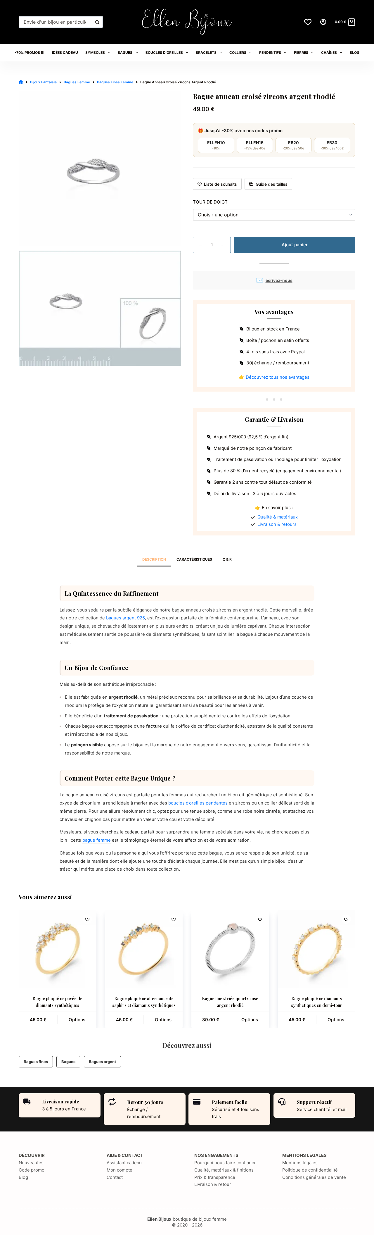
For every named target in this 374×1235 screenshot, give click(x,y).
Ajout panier (295, 244)
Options (77, 1019)
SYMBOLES (95, 52)
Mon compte (119, 1170)
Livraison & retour (212, 1184)
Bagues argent (102, 1061)
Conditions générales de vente (314, 1177)
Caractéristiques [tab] (194, 559)
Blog (23, 1177)
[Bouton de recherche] (97, 22)
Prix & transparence (214, 1177)
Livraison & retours (277, 524)
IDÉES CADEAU (65, 52)
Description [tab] (154, 559)
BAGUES (125, 52)
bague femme (96, 840)
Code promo (31, 1170)
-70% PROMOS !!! (29, 52)
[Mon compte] (323, 22)
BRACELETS (206, 52)
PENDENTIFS (270, 52)
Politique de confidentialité (310, 1170)
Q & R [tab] (227, 559)
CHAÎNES (329, 52)
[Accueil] (21, 82)
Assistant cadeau (124, 1162)
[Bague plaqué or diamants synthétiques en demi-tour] (317, 949)
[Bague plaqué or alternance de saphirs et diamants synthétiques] (144, 949)
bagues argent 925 (125, 618)
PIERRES (301, 52)
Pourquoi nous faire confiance (225, 1162)
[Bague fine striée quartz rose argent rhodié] (230, 949)
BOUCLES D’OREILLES (164, 52)
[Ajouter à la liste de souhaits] (87, 919)
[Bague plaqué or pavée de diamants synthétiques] (57, 949)
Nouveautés (31, 1162)
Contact (115, 1177)
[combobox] (55, 22)
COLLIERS (237, 52)
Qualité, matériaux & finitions (224, 1170)
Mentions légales (300, 1162)
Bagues (68, 1061)
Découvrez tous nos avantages (277, 377)
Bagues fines (36, 1061)
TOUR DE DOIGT (210, 202)
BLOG (354, 52)
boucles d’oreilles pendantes (198, 803)
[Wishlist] (307, 22)
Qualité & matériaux (277, 517)
